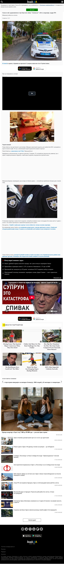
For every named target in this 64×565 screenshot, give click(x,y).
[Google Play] (37, 535)
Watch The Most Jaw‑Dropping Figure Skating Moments (31, 369)
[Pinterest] (41, 529)
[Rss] (22, 529)
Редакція (3, 551)
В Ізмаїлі (4, 63)
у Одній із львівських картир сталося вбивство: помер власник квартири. (29, 225)
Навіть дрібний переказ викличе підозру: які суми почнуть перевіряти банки (27, 263)
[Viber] (30, 529)
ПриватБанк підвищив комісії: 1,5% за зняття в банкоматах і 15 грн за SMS (27, 266)
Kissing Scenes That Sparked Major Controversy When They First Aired (12, 345)
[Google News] (33, 529)
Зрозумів (32, 9)
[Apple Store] (27, 535)
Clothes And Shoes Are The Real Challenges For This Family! (32, 345)
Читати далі (32, 520)
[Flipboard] (37, 529)
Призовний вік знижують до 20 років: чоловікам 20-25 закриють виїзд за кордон (28, 269)
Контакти (3, 554)
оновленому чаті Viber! (17, 151)
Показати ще (57, 277)
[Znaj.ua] (32, 1)
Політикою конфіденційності (47, 5)
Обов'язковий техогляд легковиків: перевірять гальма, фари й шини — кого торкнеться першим (30, 273)
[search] (2, 2)
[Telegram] (26, 529)
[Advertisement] (32, 168)
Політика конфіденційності (8, 546)
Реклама (3, 549)
